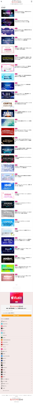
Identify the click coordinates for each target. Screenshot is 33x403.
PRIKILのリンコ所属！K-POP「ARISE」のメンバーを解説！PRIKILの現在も (23, 48)
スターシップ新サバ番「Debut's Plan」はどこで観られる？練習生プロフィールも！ (23, 267)
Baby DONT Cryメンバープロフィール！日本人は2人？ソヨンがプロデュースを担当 (23, 130)
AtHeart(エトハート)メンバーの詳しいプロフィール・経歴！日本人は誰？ (23, 276)
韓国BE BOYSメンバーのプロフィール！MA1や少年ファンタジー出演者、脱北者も (23, 212)
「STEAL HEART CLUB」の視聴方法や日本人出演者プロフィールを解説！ (23, 30)
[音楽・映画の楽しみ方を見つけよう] (16, 2)
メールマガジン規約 (6, 313)
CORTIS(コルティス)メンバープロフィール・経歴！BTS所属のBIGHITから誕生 (23, 103)
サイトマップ (10, 395)
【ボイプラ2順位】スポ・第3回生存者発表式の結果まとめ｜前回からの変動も (23, 76)
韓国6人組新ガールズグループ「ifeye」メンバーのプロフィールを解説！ (23, 249)
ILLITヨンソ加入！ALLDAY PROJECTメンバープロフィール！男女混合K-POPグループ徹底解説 (23, 140)
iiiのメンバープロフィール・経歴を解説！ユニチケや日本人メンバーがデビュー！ (23, 94)
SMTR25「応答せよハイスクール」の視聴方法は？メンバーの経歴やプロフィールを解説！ (23, 240)
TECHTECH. (16, 396)
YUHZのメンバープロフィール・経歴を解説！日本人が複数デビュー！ (23, 85)
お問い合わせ (25, 395)
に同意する (8, 313)
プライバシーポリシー (15, 395)
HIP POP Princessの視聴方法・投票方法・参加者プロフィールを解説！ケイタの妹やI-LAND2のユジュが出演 (23, 58)
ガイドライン (20, 395)
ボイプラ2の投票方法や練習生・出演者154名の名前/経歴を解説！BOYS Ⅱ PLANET (23, 149)
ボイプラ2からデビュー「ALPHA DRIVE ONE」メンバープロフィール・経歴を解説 (23, 39)
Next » (17, 284)
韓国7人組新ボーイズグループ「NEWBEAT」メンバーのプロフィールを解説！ (23, 258)
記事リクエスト (29, 395)
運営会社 (7, 395)
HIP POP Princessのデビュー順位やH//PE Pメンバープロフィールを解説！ (23, 12)
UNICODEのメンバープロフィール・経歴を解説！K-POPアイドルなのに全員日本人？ (23, 67)
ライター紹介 (3, 395)
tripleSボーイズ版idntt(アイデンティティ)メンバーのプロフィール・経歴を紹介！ (23, 167)
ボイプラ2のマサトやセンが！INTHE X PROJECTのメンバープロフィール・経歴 (22, 21)
